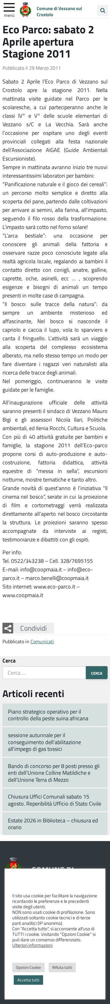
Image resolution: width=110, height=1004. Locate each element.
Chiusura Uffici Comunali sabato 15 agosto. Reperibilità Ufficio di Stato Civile (54, 800)
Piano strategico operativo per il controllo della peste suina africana (48, 715)
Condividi (33, 628)
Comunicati (42, 641)
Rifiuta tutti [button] (62, 967)
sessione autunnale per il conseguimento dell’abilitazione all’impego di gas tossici (44, 741)
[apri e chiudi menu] (9, 7)
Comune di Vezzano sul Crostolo (59, 11)
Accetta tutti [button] (28, 980)
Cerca (9, 660)
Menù (9, 15)
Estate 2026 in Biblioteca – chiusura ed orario (53, 824)
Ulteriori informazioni (32, 945)
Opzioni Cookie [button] (28, 967)
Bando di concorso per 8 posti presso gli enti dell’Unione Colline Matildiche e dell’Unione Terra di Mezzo (54, 772)
